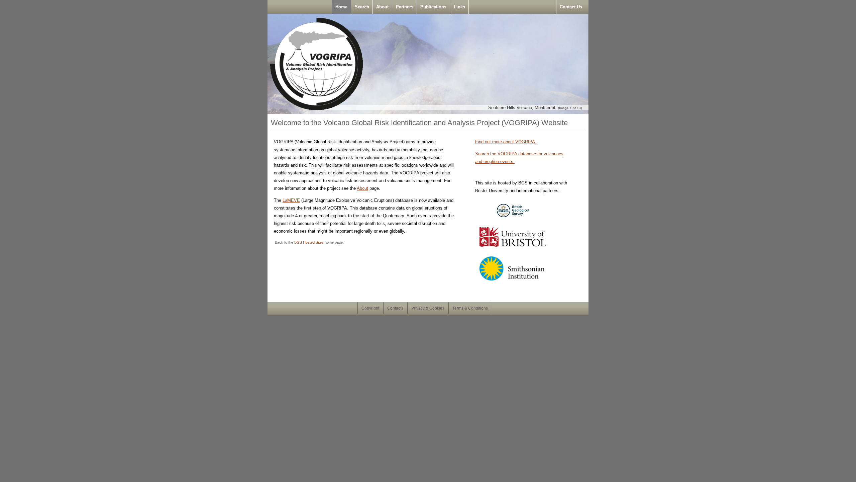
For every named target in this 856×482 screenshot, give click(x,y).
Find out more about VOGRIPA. (505, 141)
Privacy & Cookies (427, 308)
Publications (433, 6)
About (382, 6)
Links (459, 6)
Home (341, 6)
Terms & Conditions (470, 308)
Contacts (395, 308)
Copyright (370, 308)
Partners (404, 6)
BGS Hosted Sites (309, 242)
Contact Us (571, 6)
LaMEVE (291, 200)
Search (362, 6)
